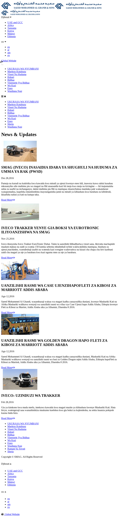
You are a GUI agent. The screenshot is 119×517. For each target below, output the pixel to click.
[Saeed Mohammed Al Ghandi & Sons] (27, 8)
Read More (6, 200)
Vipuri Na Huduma (16, 74)
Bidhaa (10, 80)
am (8, 52)
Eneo (10, 88)
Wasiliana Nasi (14, 91)
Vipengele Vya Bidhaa (18, 82)
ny (8, 55)
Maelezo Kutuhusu (16, 71)
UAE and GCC (15, 22)
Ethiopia (11, 36)
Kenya (10, 31)
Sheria (10, 124)
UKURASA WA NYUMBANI (23, 68)
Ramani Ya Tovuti (16, 448)
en (8, 47)
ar (8, 49)
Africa (10, 25)
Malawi (11, 33)
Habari (10, 77)
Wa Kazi (11, 85)
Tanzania (11, 28)
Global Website (11, 514)
